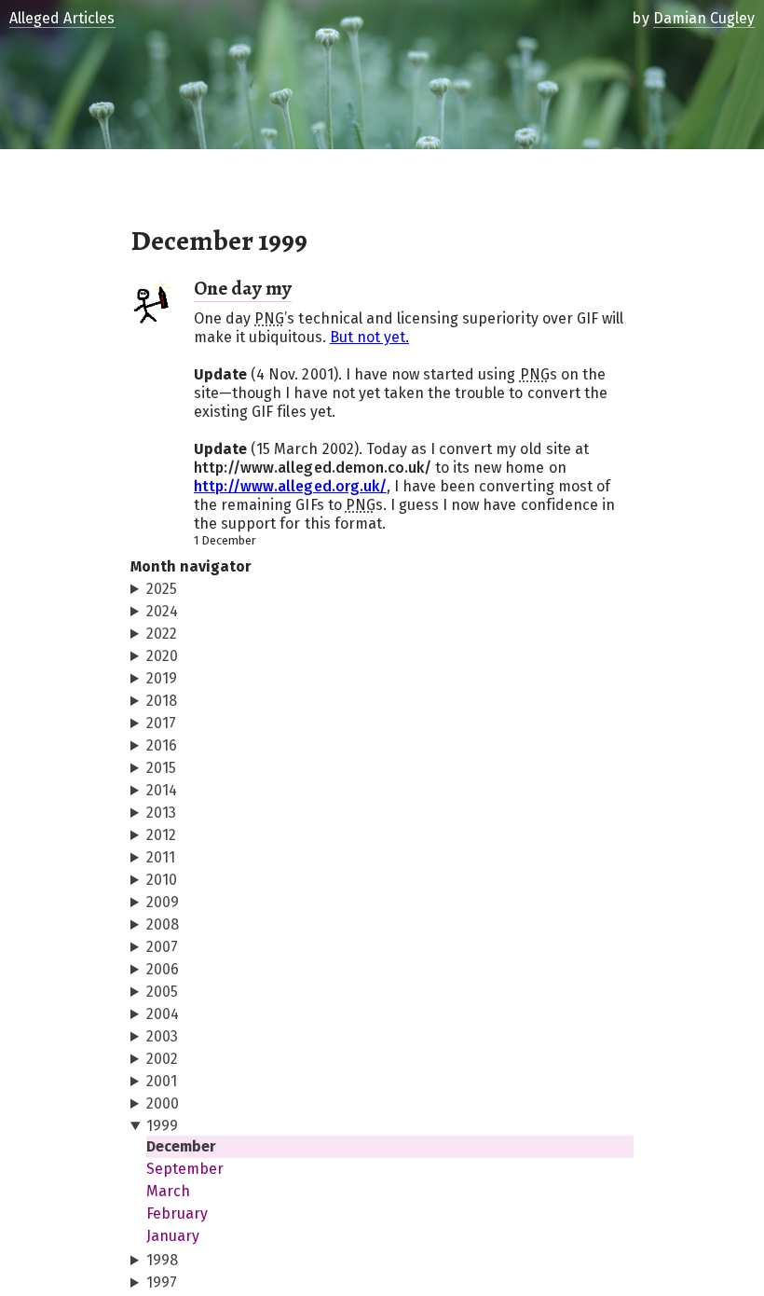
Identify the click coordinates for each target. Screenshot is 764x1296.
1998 (162, 1260)
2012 (161, 835)
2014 (161, 790)
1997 (161, 1282)
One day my (243, 288)
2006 (162, 969)
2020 (162, 656)
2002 (162, 1059)
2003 (162, 1036)
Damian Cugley (704, 18)
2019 (161, 678)
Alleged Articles (62, 18)
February (177, 1213)
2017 (161, 723)
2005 (162, 991)
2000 (162, 1103)
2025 (161, 589)
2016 (161, 745)
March (168, 1191)
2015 (161, 768)
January (172, 1236)
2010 (161, 880)
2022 (161, 633)
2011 (160, 857)
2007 (162, 947)
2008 (162, 924)
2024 (162, 611)
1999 (162, 1126)
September (185, 1169)
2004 (162, 1014)
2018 (161, 701)
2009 (162, 902)
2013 (161, 812)
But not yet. (369, 337)
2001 (161, 1081)
